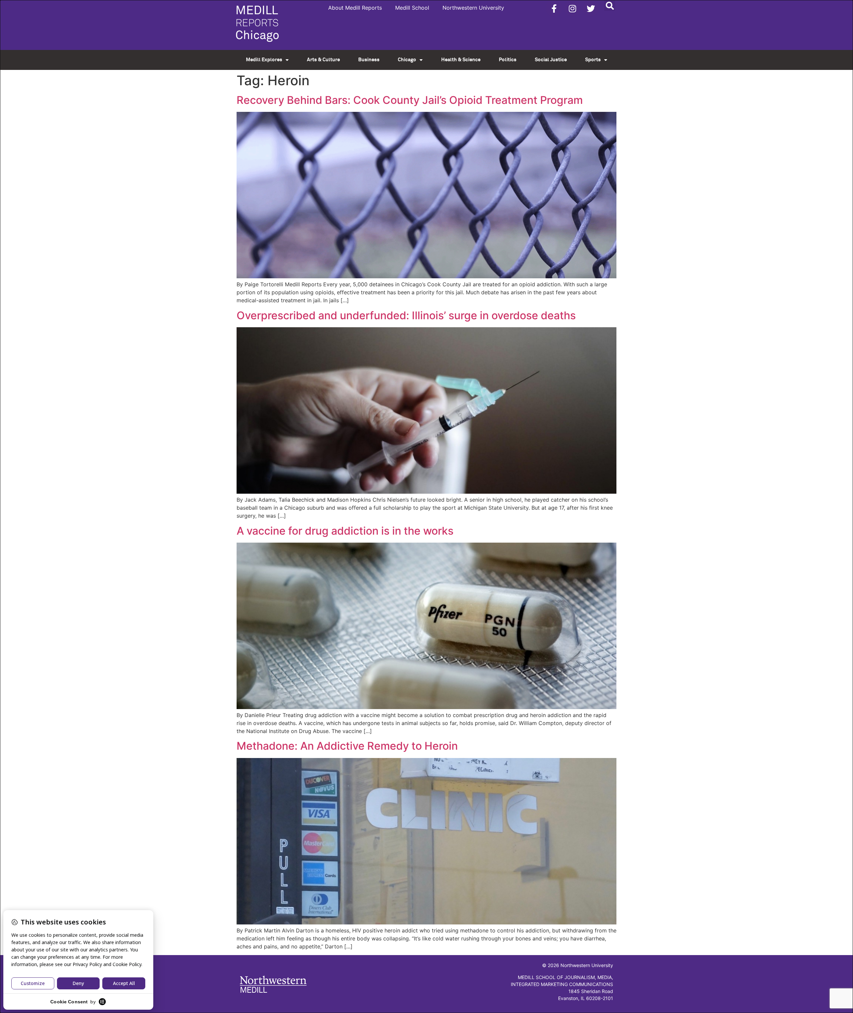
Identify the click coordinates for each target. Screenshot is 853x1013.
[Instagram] (572, 8)
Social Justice (551, 59)
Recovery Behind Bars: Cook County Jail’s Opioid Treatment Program (410, 100)
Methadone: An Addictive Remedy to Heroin (347, 745)
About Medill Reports (355, 7)
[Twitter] (590, 8)
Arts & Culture (323, 59)
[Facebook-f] (554, 8)
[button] (609, 5)
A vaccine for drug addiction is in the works (345, 530)
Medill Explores (264, 59)
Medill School (412, 7)
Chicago (407, 59)
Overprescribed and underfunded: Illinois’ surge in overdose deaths (406, 315)
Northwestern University (473, 7)
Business (369, 59)
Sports (593, 59)
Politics (507, 59)
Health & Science (460, 59)
